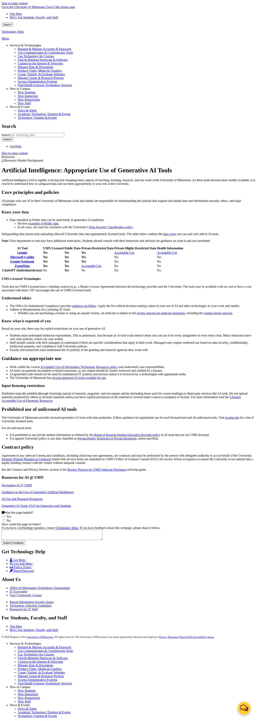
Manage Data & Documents (35, 665)
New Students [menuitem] (27, 92)
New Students (27, 690)
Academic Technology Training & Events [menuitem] (44, 114)
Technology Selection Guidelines (31, 605)
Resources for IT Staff (24, 609)
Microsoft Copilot (22, 257)
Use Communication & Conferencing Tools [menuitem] (45, 52)
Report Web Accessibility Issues (196, 636)
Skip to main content (15, 3)
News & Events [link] (20, 106)
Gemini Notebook (22, 261)
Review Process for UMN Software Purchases (96, 469)
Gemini (22, 252)
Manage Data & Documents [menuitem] (35, 67)
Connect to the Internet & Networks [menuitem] (40, 63)
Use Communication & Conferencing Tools (45, 650)
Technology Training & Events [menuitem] (37, 117)
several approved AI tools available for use (79, 377)
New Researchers (29, 698)
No (9, 520)
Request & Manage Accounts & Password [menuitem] (44, 49)
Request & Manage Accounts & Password (44, 647)
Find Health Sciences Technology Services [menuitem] (45, 85)
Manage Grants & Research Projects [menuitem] (41, 78)
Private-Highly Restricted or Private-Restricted (107, 438)
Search (7, 24)
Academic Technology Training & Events (44, 712)
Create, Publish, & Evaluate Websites (41, 672)
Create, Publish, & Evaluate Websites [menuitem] (41, 74)
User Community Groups (26, 595)
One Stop (16, 13)
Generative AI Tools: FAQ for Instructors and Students (36, 505)
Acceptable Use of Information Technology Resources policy (79, 367)
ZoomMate (22, 266)
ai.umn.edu (232, 417)
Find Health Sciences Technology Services (45, 683)
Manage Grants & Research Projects (41, 676)
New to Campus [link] (20, 88)
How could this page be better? (21, 524)
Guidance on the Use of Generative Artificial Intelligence (38, 492)
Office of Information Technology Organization (40, 588)
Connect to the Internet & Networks (40, 661)
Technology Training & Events (37, 716)
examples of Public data (43, 223)
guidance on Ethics (84, 306)
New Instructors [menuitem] (28, 96)
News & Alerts (27, 708)
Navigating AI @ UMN (17, 485)
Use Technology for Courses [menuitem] (36, 56)
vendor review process (218, 313)
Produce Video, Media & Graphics (40, 669)
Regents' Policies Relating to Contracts (26, 459)
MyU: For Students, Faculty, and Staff (34, 17)
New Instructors (28, 694)
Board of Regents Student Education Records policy (127, 435)
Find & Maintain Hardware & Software (43, 658)
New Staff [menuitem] (24, 103)
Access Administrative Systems (37, 679)
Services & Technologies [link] (25, 45)
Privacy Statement (169, 636)
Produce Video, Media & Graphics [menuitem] (40, 70)
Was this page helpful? (19, 512)
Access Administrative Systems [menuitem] (37, 81)
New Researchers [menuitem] (29, 99)
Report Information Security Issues (32, 602)
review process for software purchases (161, 313)
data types (169, 234)
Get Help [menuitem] (15, 146)
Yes (8, 516)
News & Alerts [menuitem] (27, 110)
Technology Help (13, 31)
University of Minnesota (40, 636)
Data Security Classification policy (111, 227)
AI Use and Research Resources (22, 499)
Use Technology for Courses (36, 654)
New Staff (24, 701)
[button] (244, 708)
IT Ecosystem (18, 591)
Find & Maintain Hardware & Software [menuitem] (43, 59)
